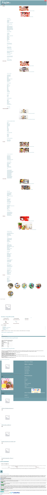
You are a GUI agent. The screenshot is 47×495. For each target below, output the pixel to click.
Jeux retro (31, 189)
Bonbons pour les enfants (10, 29)
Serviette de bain (9, 274)
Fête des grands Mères (31, 71)
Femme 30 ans (8, 155)
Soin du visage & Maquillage (10, 233)
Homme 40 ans (9, 158)
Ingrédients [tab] (4, 329)
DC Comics (8, 279)
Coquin (8, 81)
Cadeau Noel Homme (31, 152)
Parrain (8, 89)
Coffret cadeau (8, 75)
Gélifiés (8, 36)
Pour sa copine (8, 139)
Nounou (8, 102)
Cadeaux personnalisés (5, 108)
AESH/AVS (8, 101)
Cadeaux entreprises (27, 366)
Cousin (8, 129)
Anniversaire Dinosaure (10, 212)
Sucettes (8, 39)
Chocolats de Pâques (9, 60)
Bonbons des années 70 (9, 26)
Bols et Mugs (8, 247)
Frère (7, 126)
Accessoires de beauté (9, 232)
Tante (7, 88)
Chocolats (8, 21)
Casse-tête (8, 200)
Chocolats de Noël (9, 47)
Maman (8, 84)
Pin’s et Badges (9, 241)
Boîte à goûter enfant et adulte (10, 246)
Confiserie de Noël (9, 48)
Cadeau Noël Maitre (9, 177)
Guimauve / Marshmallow (10, 22)
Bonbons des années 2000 (10, 28)
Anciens (8, 25)
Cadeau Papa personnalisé (31, 113)
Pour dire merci (9, 163)
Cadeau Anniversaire (27, 370)
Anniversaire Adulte (9, 215)
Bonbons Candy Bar (9, 51)
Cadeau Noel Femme (31, 146)
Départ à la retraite (9, 162)
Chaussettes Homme (9, 239)
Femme (8, 94)
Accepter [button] (16, 466)
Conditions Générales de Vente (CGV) (29, 387)
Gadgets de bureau (9, 193)
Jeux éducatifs (8, 199)
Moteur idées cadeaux (27, 367)
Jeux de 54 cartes (9, 201)
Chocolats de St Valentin (31, 10)
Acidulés (8, 20)
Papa (7, 85)
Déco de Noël (8, 255)
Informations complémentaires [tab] (7, 327)
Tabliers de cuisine (9, 244)
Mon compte (3, 4)
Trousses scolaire (9, 261)
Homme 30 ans (9, 157)
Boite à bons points (9, 264)
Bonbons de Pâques (9, 59)
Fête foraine (8, 52)
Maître (8, 100)
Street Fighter (8, 207)
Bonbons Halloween (9, 43)
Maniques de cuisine (9, 245)
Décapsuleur (8, 249)
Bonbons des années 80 (9, 27)
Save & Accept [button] (2, 491)
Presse (25, 377)
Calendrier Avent (9, 166)
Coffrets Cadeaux (27, 373)
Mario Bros (8, 206)
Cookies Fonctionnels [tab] (3, 484)
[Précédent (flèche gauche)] (0, 494)
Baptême (8, 165)
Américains (8, 33)
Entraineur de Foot (9, 104)
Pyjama (8, 271)
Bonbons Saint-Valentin (10, 56)
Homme (8, 95)
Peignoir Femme (9, 272)
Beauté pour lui (9, 234)
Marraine (8, 90)
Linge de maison (9, 269)
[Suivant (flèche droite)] (1, 494)
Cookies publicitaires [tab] (2, 481)
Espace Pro (26, 380)
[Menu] (0, 5)
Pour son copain (9, 140)
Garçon (8, 96)
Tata (7, 127)
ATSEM (8, 135)
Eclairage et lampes (9, 253)
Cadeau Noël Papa (9, 170)
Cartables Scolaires (9, 260)
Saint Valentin (31, 16)
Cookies (25, 386)
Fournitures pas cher (9, 266)
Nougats (8, 37)
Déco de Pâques (34, 229)
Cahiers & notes (9, 265)
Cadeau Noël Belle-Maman (10, 171)
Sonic (7, 208)
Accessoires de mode (9, 238)
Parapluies (8, 240)
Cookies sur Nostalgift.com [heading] (5, 463)
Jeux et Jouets (4, 178)
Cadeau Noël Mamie (9, 172)
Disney (8, 278)
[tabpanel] (23, 480)
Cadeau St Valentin (31, 65)
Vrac (7, 40)
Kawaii (8, 77)
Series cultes (8, 79)
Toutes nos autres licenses (11, 297)
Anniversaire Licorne (9, 213)
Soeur (7, 87)
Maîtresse (8, 99)
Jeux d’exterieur (9, 202)
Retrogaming (8, 277)
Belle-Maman (8, 123)
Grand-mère (8, 91)
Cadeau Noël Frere (9, 174)
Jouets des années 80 (31, 183)
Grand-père (8, 125)
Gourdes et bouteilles (9, 248)
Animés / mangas (9, 280)
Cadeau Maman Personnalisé (31, 119)
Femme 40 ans (8, 156)
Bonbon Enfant (9, 214)
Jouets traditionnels (9, 194)
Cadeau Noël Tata (9, 175)
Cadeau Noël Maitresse (9, 176)
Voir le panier (2, 461)
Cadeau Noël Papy (9, 173)
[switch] (0, 482)
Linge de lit (8, 270)
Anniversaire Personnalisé (10, 159)
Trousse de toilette (9, 235)
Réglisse (8, 38)
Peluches (8, 195)
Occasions (4, 141)
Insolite (8, 164)
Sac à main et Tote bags (9, 259)
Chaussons (8, 273)
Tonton (8, 128)
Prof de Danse (8, 103)
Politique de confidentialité (28, 383)
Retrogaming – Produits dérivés (10, 205)
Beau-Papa (8, 86)
